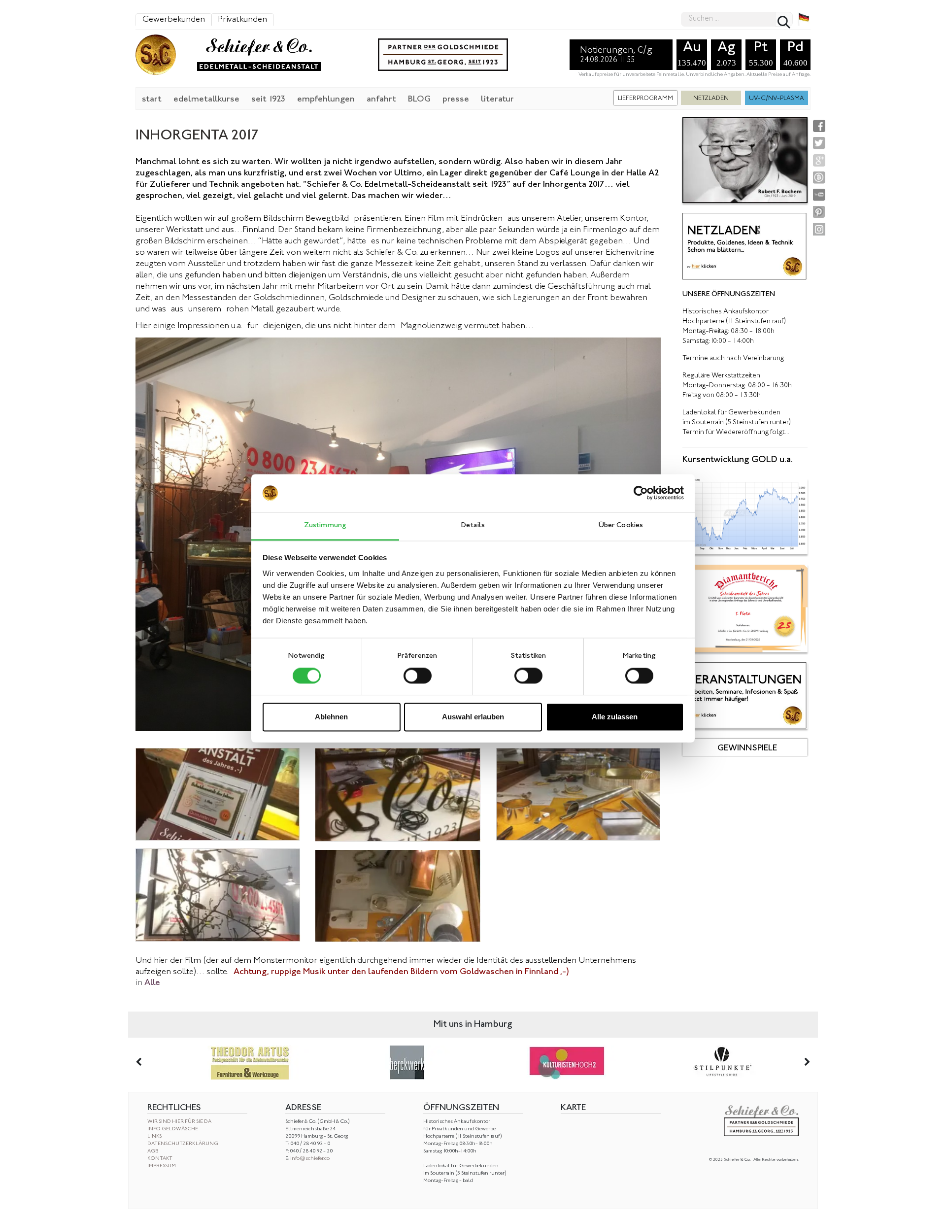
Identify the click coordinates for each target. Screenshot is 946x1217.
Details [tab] (473, 525)
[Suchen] (784, 19)
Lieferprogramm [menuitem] (645, 98)
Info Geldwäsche (172, 1129)
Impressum (161, 1166)
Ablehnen (331, 716)
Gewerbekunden (173, 20)
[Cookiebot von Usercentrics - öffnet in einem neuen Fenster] (641, 493)
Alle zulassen (615, 716)
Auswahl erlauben (473, 716)
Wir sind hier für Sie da (179, 1121)
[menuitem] (152, 98)
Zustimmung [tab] (325, 525)
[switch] (418, 676)
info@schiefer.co (310, 1158)
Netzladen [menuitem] (711, 98)
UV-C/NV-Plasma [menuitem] (776, 98)
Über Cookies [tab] (621, 525)
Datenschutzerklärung (182, 1144)
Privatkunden (242, 20)
